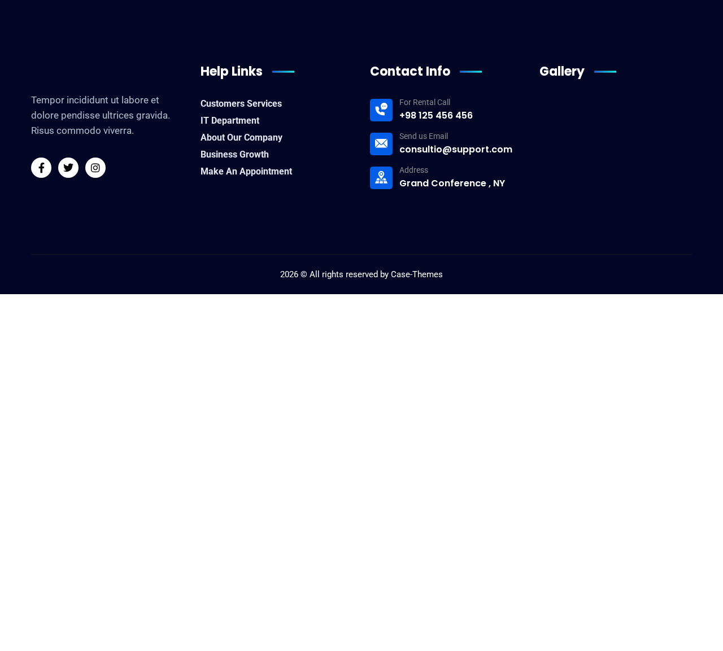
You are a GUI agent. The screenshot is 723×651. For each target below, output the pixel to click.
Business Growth (235, 154)
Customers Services (241, 103)
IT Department (230, 120)
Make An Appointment (246, 171)
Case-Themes (417, 274)
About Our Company (241, 137)
